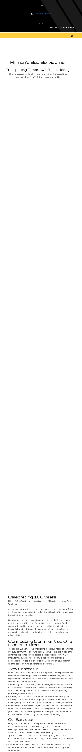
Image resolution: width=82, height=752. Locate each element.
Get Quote (41, 5)
